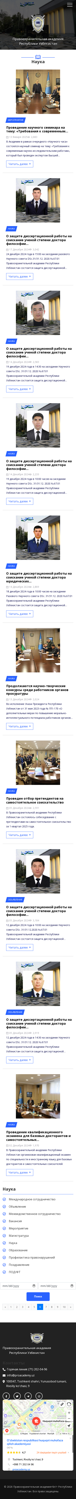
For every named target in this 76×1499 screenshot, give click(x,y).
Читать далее (18, 164)
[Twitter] (17, 1396)
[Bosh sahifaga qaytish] (38, 1338)
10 (64, 1307)
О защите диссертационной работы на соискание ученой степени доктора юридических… (39, 577)
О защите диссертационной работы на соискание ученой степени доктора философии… (39, 240)
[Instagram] (39, 1396)
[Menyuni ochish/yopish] (69, 5)
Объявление (17, 1206)
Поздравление (19, 1265)
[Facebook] (6, 1396)
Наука (13, 1243)
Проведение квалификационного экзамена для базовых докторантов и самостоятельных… (38, 1136)
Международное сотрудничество (32, 1199)
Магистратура (19, 1236)
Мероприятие (18, 1228)
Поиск (38, 1296)
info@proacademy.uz (21, 1375)
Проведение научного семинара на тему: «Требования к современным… (37, 129)
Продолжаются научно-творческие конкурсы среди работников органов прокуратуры (37, 690)
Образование (18, 1250)
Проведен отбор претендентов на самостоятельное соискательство (35, 800)
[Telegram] (28, 1396)
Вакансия (15, 1221)
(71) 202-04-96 (37, 1369)
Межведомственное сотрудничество (35, 1214)
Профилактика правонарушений (32, 1257)
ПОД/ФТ (15, 1272)
